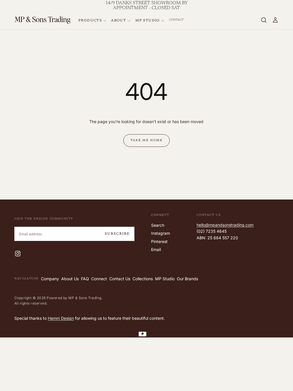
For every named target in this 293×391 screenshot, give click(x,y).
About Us (70, 278)
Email (156, 249)
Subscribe (117, 234)
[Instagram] (17, 253)
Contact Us (119, 278)
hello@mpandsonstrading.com (225, 224)
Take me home (146, 140)
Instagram (160, 233)
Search (157, 225)
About (118, 20)
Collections (142, 278)
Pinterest (159, 241)
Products (90, 20)
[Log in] (275, 20)
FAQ (85, 278)
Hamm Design (61, 318)
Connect (99, 278)
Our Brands (187, 278)
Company (50, 278)
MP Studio (147, 20)
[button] (263, 20)
